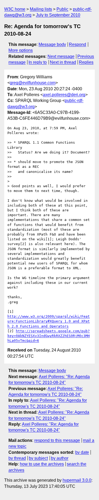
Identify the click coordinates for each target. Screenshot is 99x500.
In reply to (38, 62)
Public (62, 9)
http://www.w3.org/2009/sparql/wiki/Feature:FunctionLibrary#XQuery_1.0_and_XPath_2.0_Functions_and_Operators (48, 321)
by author (59, 458)
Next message (61, 56)
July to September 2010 (58, 15)
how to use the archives (42, 464)
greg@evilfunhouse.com (32, 82)
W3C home (14, 9)
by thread (17, 458)
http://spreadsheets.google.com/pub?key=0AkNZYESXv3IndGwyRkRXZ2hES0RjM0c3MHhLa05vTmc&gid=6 (48, 336)
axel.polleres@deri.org (64, 94)
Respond (77, 44)
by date (82, 452)
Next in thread (63, 62)
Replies (86, 62)
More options (20, 50)
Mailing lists (41, 9)
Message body (52, 44)
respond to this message (57, 440)
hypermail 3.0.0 (77, 480)
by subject (38, 458)
